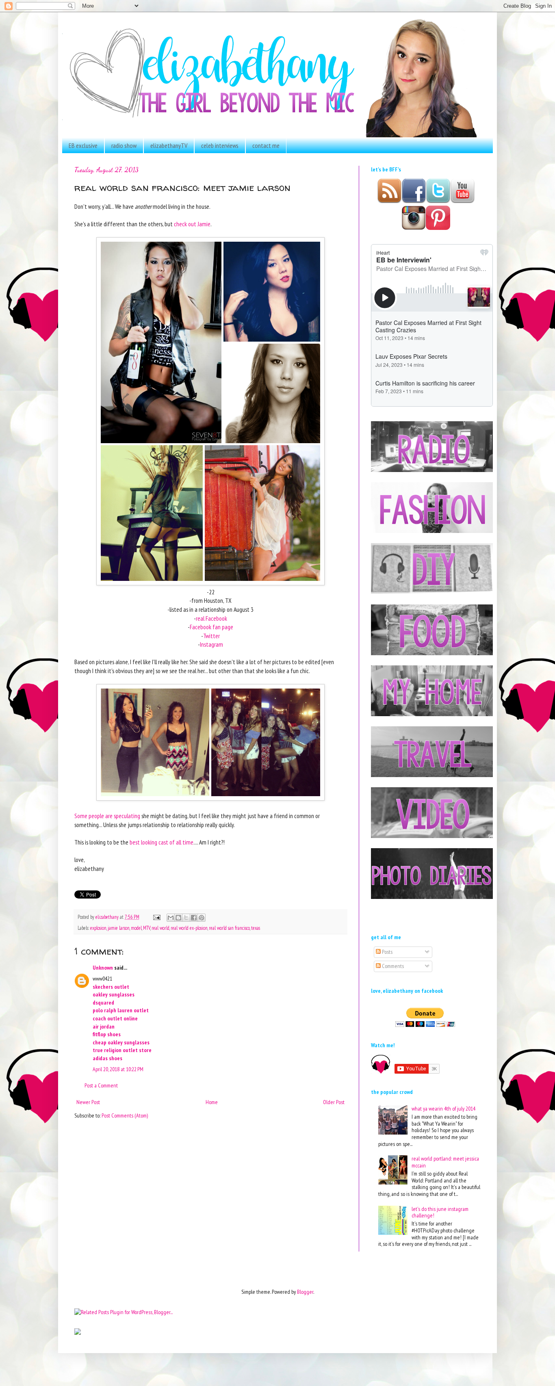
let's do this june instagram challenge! (440, 1212)
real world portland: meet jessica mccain (445, 1162)
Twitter (211, 636)
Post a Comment (101, 1085)
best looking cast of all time (161, 842)
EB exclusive (83, 145)
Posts (386, 951)
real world (160, 928)
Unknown (103, 967)
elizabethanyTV (168, 145)
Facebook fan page (211, 627)
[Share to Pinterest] (201, 918)
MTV (146, 928)
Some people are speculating (107, 816)
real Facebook (211, 618)
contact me (266, 145)
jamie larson (119, 928)
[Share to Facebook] (194, 918)
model (136, 928)
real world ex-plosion (189, 928)
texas (255, 928)
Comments (392, 966)
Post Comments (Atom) (125, 1115)
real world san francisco (229, 928)
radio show (124, 145)
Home (212, 1102)
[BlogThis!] (178, 918)
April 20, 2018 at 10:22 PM (118, 1069)
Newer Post (88, 1102)
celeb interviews (219, 145)
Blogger (305, 1291)
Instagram (211, 644)
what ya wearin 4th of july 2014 (443, 1108)
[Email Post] (156, 917)
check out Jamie (192, 224)
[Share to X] (186, 918)
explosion (98, 928)
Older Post (334, 1102)
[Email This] (171, 918)
